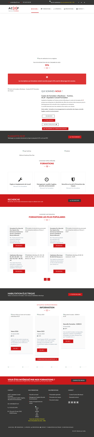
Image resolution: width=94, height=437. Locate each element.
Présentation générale (54, 394)
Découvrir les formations (20, 186)
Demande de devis (74, 397)
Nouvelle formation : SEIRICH (72, 324)
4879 (65, 328)
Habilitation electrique (54, 427)
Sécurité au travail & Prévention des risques (73, 185)
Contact (80, 9)
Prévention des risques (55, 397)
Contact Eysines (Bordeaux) (76, 394)
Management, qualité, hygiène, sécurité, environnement (47, 185)
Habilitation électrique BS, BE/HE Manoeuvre (56, 256)
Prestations (69, 9)
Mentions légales (68, 427)
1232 (39, 336)
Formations (46, 9)
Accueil (35, 9)
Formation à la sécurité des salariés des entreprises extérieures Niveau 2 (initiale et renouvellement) (56, 232)
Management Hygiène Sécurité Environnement (37, 398)
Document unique (53, 400)
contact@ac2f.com (14, 403)
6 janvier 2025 (41, 333)
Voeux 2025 (40, 331)
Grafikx (84, 431)
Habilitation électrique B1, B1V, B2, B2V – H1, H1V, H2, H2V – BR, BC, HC (16, 257)
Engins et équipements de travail (20, 184)
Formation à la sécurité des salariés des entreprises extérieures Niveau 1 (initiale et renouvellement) (16, 232)
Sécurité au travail (33, 394)
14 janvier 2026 (15, 333)
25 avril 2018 (66, 326)
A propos (58, 9)
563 (13, 336)
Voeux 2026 (14, 331)
